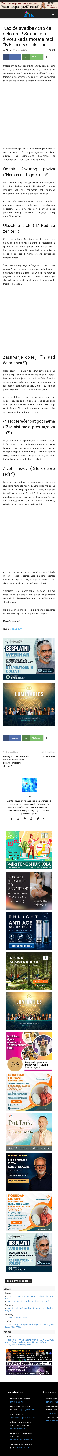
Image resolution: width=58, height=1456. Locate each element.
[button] (5, 14)
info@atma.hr (16, 1401)
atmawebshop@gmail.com (22, 1417)
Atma (8, 50)
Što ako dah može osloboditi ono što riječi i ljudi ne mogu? (29, 1309)
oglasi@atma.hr (26, 1409)
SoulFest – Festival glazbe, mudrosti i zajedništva (29, 1301)
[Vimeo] (38, 819)
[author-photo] (29, 792)
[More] (46, 57)
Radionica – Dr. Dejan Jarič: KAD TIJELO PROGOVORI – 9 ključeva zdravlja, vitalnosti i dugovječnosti (29, 1341)
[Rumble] (25, 819)
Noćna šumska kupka (17, 1317)
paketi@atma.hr (22, 1447)
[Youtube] (45, 819)
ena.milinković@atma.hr (21, 1439)
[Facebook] (12, 819)
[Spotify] (32, 819)
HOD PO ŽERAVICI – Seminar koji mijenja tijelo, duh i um (30, 1297)
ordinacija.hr (15, 628)
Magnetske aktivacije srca (19, 1344)
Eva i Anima (49, 756)
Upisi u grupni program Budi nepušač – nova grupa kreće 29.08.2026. (29, 1325)
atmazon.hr (51, 1413)
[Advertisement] (29, 115)
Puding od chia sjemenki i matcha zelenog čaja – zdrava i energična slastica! (16, 761)
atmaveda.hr (52, 1420)
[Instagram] (19, 819)
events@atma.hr (18, 1428)
